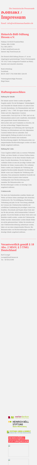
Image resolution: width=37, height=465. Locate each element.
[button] (4, 8)
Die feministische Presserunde (21, 8)
